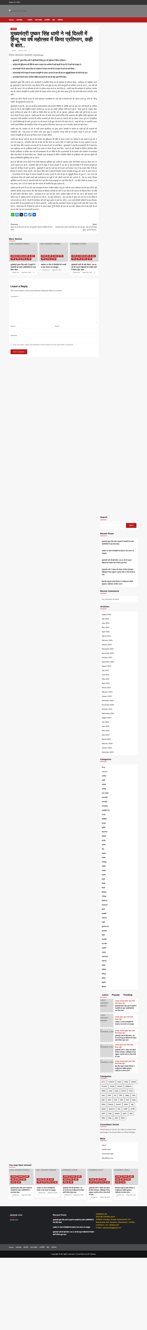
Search (103, 517)
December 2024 (108, 700)
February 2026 (107, 640)
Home (11, 20)
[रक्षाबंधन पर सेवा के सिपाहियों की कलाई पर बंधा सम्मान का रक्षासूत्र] (53, 252)
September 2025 (108, 662)
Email (57, 326)
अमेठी (103, 780)
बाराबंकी (104, 913)
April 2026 (106, 632)
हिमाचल (104, 987)
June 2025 (105, 675)
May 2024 (105, 731)
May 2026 (105, 627)
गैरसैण (13, 259)
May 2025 (105, 679)
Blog (103, 767)
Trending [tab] (127, 995)
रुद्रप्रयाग (105, 956)
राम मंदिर (104, 944)
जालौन (104, 875)
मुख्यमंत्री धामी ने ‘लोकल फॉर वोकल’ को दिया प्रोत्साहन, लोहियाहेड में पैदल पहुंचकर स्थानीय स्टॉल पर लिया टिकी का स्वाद (118, 572)
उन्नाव (103, 814)
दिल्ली (18, 259)
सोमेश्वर (104, 969)
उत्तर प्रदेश (38, 20)
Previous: (31, 227)
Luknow (105, 771)
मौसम (103, 935)
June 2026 (105, 623)
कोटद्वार (104, 836)
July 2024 (105, 722)
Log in (104, 1145)
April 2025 (106, 683)
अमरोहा (104, 776)
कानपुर (104, 823)
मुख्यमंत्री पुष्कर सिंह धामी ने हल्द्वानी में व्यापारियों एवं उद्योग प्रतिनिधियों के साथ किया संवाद (23, 267)
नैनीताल (104, 896)
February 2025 (107, 692)
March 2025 (106, 687)
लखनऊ (104, 961)
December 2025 (108, 649)
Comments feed (107, 1154)
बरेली (103, 909)
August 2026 (106, 614)
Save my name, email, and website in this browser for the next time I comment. (43, 345)
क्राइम (104, 840)
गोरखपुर (104, 862)
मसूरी (29, 259)
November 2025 (108, 653)
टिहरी (103, 879)
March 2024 (106, 739)
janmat (14, 50)
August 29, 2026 (26, 272)
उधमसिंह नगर (106, 810)
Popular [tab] (115, 995)
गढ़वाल (32, 256)
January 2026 (107, 644)
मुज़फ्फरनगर (105, 926)
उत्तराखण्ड (20, 256)
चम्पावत (104, 870)
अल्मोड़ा (104, 789)
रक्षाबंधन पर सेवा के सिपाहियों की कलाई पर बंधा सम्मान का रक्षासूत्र (118, 552)
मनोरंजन (60, 20)
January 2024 (107, 748)
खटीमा (104, 845)
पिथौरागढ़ (104, 901)
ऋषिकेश (104, 819)
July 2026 (105, 619)
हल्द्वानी (104, 982)
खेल (53, 20)
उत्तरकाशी (105, 797)
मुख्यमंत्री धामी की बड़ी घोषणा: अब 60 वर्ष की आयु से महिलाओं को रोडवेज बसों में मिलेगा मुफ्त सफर (117, 561)
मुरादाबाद (104, 931)
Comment (15, 296)
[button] (136, 20)
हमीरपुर (104, 974)
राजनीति (47, 20)
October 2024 (107, 709)
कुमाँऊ (26, 256)
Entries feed (106, 1149)
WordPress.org (107, 1158)
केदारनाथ (104, 832)
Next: (76, 227)
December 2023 (108, 752)
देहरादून (24, 259)
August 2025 (106, 666)
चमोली (103, 866)
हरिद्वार (103, 978)
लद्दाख (103, 965)
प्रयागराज (105, 905)
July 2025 (105, 670)
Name (13, 326)
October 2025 (107, 657)
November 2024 (108, 705)
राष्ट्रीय (30, 20)
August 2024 (106, 718)
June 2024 (105, 726)
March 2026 (106, 636)
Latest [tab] (104, 995)
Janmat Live (15, 272)
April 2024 (106, 735)
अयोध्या (104, 784)
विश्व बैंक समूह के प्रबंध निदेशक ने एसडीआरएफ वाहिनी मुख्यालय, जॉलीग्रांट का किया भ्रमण (117, 583)
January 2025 (107, 696)
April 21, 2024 (23, 50)
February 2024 (107, 743)
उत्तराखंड (19, 20)
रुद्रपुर (104, 952)
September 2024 (108, 713)
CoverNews (80, 1254)
